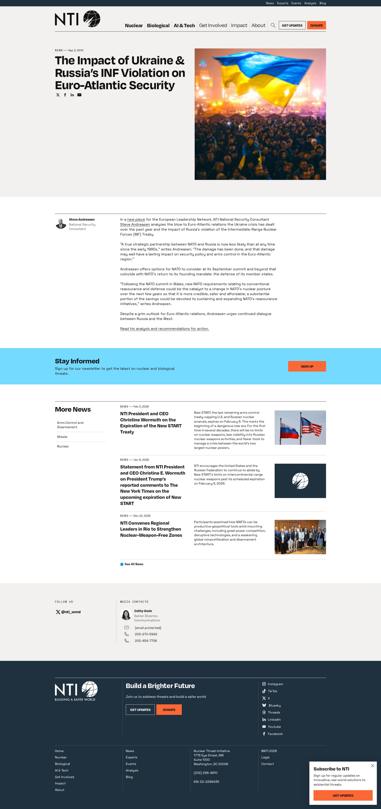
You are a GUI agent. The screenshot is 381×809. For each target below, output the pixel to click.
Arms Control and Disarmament (70, 425)
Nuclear (134, 25)
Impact (239, 25)
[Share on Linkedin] (72, 95)
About (259, 25)
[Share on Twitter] (58, 95)
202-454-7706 (146, 641)
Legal (265, 757)
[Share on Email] (79, 95)
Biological (158, 25)
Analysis (310, 3)
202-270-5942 (146, 634)
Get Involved (213, 25)
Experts (282, 3)
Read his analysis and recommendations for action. (164, 328)
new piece (136, 219)
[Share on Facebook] (65, 95)
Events (296, 3)
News (270, 3)
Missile (62, 437)
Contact (267, 764)
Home (59, 751)
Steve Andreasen (135, 224)
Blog (322, 3)
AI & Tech (184, 25)
